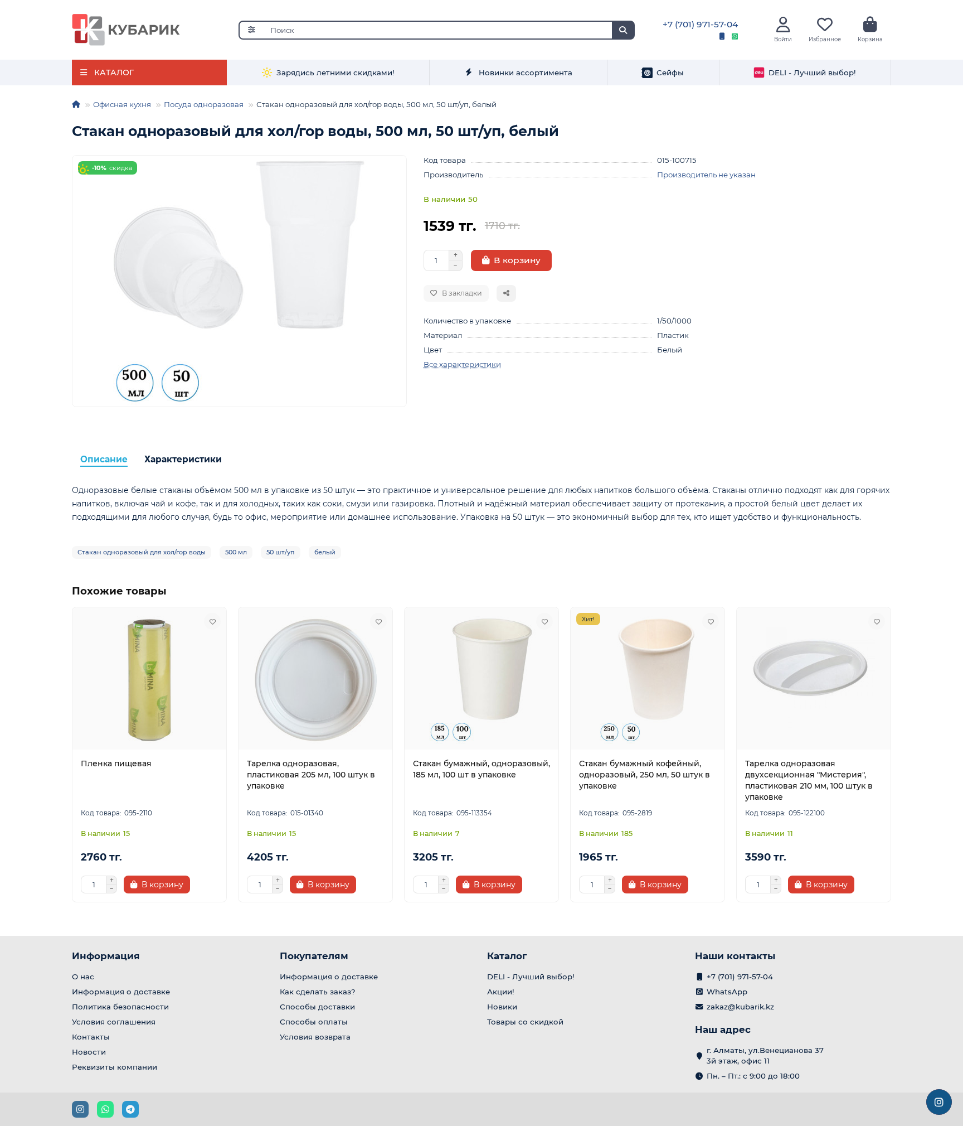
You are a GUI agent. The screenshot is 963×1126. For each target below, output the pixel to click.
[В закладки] (212, 621)
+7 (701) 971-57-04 (700, 24)
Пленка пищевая (116, 763)
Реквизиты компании (114, 1066)
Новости (89, 1051)
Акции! (500, 991)
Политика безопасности (120, 1006)
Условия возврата (315, 1036)
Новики (502, 1006)
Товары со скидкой (525, 1021)
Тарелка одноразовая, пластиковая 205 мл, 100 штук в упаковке (311, 774)
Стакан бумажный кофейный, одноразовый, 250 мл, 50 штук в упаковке (644, 774)
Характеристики (183, 459)
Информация (106, 955)
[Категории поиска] (251, 30)
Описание (104, 459)
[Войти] (783, 25)
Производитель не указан (706, 174)
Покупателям (314, 955)
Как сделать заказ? (318, 991)
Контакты (91, 1036)
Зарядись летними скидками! (335, 72)
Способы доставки (317, 1006)
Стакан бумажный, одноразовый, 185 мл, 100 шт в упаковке (481, 769)
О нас (83, 976)
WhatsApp (727, 991)
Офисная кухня (122, 104)
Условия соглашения (113, 1021)
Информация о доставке (121, 991)
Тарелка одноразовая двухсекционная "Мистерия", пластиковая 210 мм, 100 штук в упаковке (809, 780)
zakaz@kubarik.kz (740, 1006)
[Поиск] (623, 30)
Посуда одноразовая (204, 104)
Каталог (507, 955)
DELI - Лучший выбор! (812, 72)
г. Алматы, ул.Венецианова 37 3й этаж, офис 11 (765, 1055)
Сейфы (670, 72)
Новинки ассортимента (525, 72)
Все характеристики (462, 364)
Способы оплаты (314, 1021)
